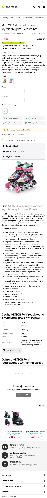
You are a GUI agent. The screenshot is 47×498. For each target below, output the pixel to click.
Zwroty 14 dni (15, 462)
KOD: (29, 34)
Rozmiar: (5, 96)
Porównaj (7, 135)
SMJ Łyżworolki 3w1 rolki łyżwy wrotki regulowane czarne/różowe (12, 432)
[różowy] (11, 81)
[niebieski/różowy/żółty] (4, 81)
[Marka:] (41, 39)
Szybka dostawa (17, 445)
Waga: (4, 87)
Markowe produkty (18, 453)
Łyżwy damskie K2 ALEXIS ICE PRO (34, 432)
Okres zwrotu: (7, 105)
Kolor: (4, 77)
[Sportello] (10, 7)
